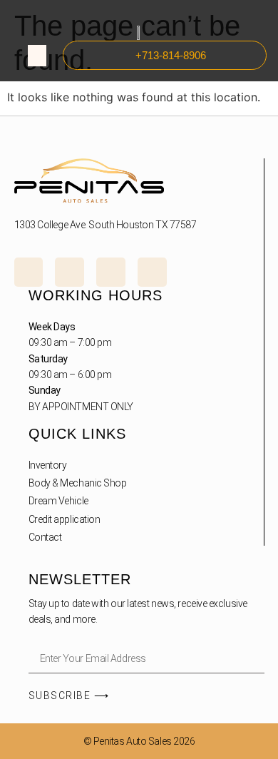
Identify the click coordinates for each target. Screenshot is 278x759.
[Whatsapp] (152, 272)
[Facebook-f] (69, 272)
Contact (45, 537)
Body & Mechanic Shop (78, 483)
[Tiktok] (110, 272)
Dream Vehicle (58, 500)
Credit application (65, 519)
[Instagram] (28, 272)
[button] (37, 55)
